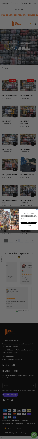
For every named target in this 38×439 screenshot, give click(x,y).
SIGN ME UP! (28, 222)
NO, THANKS (28, 225)
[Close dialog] (37, 209)
